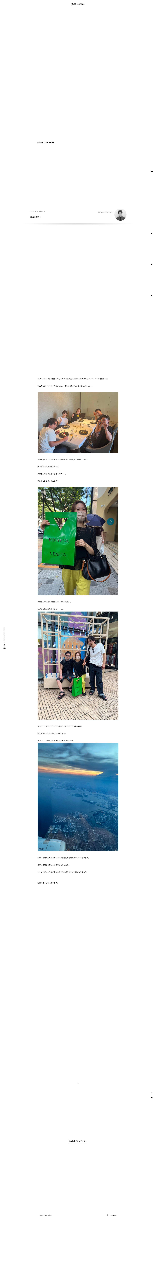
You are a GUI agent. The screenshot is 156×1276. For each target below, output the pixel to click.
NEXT (112, 1215)
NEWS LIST (47, 1215)
